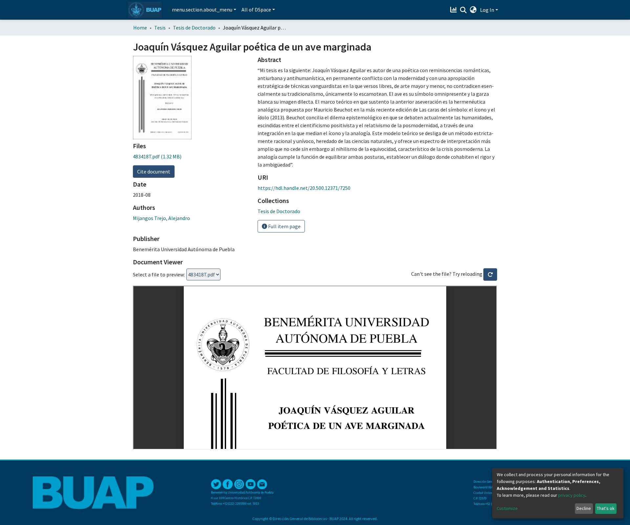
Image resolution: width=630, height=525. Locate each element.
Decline (584, 508)
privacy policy (571, 495)
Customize (507, 508)
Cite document (153, 171)
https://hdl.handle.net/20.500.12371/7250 (304, 188)
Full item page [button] (284, 226)
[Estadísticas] (454, 10)
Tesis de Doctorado (194, 27)
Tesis (160, 27)
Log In (487, 10)
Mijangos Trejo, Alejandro (161, 218)
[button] (473, 10)
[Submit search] (463, 10)
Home (140, 27)
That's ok (606, 508)
